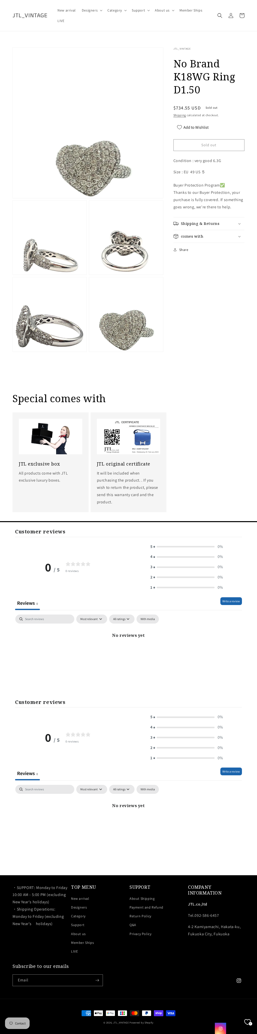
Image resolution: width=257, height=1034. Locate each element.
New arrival (80, 898)
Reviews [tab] (27, 603)
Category (78, 916)
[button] (91, 10)
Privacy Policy (140, 934)
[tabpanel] (128, 652)
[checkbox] (148, 619)
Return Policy (140, 916)
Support (77, 925)
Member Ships (82, 942)
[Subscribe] (97, 980)
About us (78, 934)
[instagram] (220, 1028)
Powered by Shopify (142, 1022)
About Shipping (142, 898)
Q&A (133, 925)
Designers (79, 907)
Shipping (179, 115)
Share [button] (183, 249)
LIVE (74, 951)
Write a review (231, 601)
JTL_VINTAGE (121, 1022)
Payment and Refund (146, 907)
